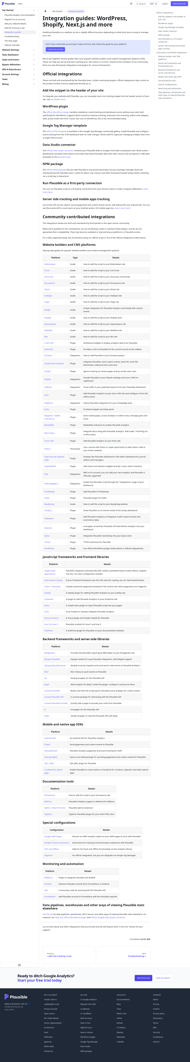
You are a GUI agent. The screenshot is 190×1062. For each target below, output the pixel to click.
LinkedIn (120, 1041)
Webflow (48, 330)
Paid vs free (85, 1023)
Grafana (48, 884)
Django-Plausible (52, 659)
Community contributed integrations (171, 52)
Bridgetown (49, 652)
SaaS (46, 1032)
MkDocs (48, 801)
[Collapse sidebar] (19, 965)
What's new (121, 1013)
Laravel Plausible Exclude (55, 703)
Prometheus (49, 896)
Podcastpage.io (51, 483)
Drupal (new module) (54, 363)
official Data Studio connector (60, 150)
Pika (46, 474)
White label (49, 1046)
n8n (46, 890)
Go (45, 678)
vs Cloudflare (85, 1013)
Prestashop (49, 491)
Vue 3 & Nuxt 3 (51, 624)
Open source (49, 1013)
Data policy (157, 1018)
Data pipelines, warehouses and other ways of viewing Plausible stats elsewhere (171, 95)
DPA (154, 1027)
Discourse (48, 276)
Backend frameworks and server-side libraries (169, 71)
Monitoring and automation (169, 88)
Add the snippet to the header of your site (171, 18)
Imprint (156, 1041)
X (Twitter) (121, 1027)
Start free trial (179, 3)
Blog (118, 1004)
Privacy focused (50, 1009)
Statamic (48, 528)
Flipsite (47, 379)
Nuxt (46, 611)
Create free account (55, 49)
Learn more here (122, 208)
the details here (58, 99)
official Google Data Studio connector (108, 917)
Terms (155, 1023)
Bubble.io (48, 877)
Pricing (156, 1004)
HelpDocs (48, 403)
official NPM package (56, 169)
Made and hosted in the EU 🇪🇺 (17, 1004)
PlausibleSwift (50, 750)
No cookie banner (51, 1018)
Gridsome (48, 599)
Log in (165, 3)
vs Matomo (85, 1009)
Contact (156, 1009)
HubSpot (48, 295)
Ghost (47, 289)
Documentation (123, 999)
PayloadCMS (50, 466)
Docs (20, 3)
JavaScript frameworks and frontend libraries (169, 64)
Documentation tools (167, 80)
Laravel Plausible (52, 690)
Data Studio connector (167, 31)
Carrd (47, 270)
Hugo (46, 302)
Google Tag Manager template (171, 27)
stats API (59, 917)
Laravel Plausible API (54, 697)
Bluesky (120, 1032)
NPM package (164, 35)
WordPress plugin (165, 23)
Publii (46, 498)
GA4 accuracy (86, 1018)
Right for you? (86, 1027)
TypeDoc (48, 814)
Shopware (49, 518)
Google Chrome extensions (56, 842)
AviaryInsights (50, 757)
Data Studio (85, 1046)
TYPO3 (47, 542)
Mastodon (121, 1037)
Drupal (47, 371)
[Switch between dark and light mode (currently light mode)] (131, 4)
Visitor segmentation (53, 1023)
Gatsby (47, 592)
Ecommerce (49, 1027)
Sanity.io (48, 510)
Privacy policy (159, 1013)
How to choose (86, 1032)
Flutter (47, 744)
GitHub (120, 1023)
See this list (48, 914)
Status (119, 1018)
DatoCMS (48, 349)
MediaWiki (49, 425)
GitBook (48, 387)
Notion (47, 448)
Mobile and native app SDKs (170, 76)
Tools (119, 1009)
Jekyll (46, 684)
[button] (18, 10)
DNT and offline (51, 849)
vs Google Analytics (88, 999)
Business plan (64, 157)
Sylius (47, 535)
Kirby (46, 409)
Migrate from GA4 (88, 1004)
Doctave (48, 355)
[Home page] (45, 11)
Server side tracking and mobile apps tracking (171, 47)
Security (156, 1032)
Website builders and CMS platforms (169, 58)
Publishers (48, 1037)
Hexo (46, 605)
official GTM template (56, 131)
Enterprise (48, 1051)
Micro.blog (49, 433)
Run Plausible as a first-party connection (170, 40)
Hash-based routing (53, 580)
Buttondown (49, 264)
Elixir (46, 671)
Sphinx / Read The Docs (55, 807)
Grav (46, 395)
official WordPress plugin (58, 112)
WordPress (49, 548)
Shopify (47, 317)
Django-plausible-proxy (55, 665)
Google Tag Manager (89, 1041)
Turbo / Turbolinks (52, 586)
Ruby (46, 715)
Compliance (158, 1037)
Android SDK (50, 738)
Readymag (49, 504)
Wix (46, 336)
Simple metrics (50, 999)
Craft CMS (49, 343)
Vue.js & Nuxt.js (51, 618)
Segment (48, 855)
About (155, 999)
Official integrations (164, 12)
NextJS (47, 309)
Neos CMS (49, 440)
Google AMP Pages (53, 836)
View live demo (163, 978)
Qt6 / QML (49, 763)
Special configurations (167, 84)
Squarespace (50, 324)
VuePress (48, 630)
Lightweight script (51, 1004)
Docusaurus (49, 283)
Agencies (48, 1041)
